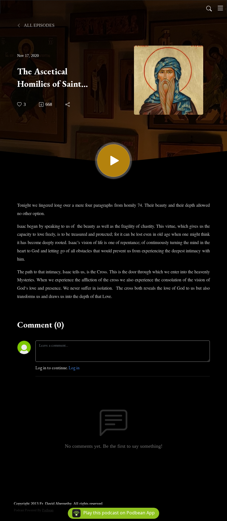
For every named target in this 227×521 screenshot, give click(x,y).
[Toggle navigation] (220, 8)
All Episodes (39, 25)
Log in (74, 368)
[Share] (68, 104)
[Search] (209, 8)
